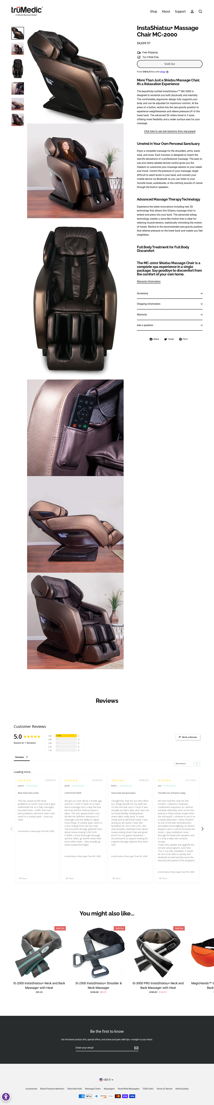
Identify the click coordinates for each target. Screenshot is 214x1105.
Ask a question (145, 325)
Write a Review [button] (189, 737)
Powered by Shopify (115, 1104)
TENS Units (148, 1088)
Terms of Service (164, 1088)
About (166, 11)
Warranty (142, 314)
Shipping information (148, 304)
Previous (11, 827)
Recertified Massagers (128, 1088)
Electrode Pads (74, 1088)
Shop (153, 11)
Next (202, 827)
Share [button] (24, 878)
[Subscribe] (135, 1047)
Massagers (109, 1088)
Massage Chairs (93, 1088)
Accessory (142, 293)
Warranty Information (149, 281)
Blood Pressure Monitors (52, 1088)
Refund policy (182, 1088)
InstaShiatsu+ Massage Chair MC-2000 (36, 831)
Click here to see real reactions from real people (170, 131)
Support (180, 11)
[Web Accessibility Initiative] (6, 1097)
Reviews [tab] (19, 757)
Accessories (31, 1088)
